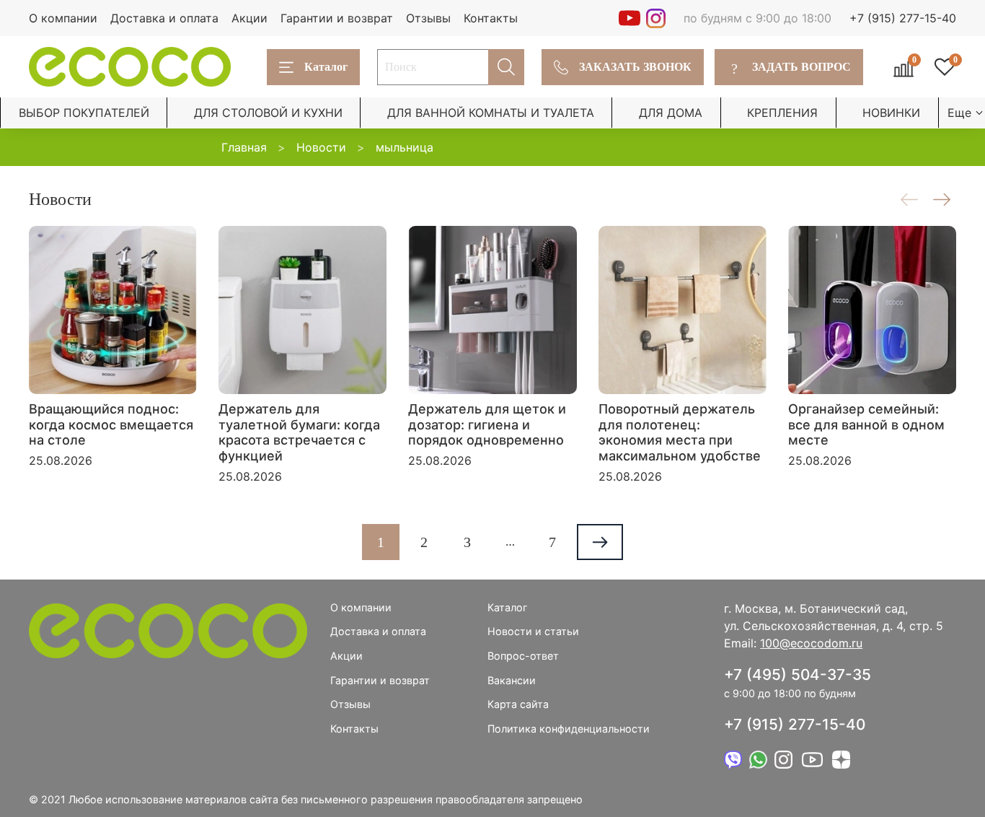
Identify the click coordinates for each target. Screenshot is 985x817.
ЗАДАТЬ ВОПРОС (791, 67)
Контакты (491, 18)
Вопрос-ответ (523, 656)
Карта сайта (518, 704)
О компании (63, 18)
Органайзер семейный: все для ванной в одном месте (866, 424)
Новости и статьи (533, 631)
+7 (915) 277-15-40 (902, 18)
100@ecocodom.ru (811, 643)
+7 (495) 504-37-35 (797, 674)
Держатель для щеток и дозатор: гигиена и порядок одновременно (487, 424)
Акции (249, 18)
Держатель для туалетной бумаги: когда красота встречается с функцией (299, 432)
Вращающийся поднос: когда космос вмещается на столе (111, 424)
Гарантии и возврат (337, 18)
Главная (244, 147)
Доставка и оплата (164, 18)
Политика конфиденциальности (568, 728)
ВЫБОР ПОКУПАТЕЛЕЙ (84, 112)
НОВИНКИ (891, 112)
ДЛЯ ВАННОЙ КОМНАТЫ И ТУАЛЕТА (490, 112)
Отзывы (428, 18)
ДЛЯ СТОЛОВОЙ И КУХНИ (268, 112)
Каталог (326, 67)
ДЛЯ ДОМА (670, 112)
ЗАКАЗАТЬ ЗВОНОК (635, 67)
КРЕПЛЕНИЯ (782, 112)
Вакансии (511, 680)
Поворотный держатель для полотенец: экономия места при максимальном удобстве (679, 432)
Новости (321, 147)
